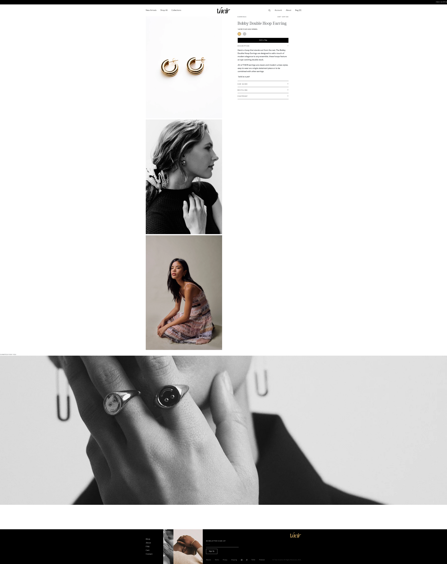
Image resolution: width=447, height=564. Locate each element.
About (288, 10)
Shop (148, 539)
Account (278, 10)
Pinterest (262, 560)
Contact (149, 554)
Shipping (234, 560)
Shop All (164, 10)
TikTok (253, 560)
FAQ (147, 547)
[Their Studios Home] (223, 10)
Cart (147, 550)
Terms (217, 560)
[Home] (295, 535)
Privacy (225, 560)
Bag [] (298, 10)
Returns (208, 560)
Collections (176, 10)
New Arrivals (151, 10)
